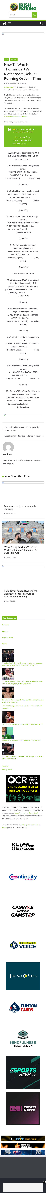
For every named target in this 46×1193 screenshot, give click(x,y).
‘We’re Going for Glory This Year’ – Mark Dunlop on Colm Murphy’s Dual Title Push (21, 550)
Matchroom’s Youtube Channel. (15, 117)
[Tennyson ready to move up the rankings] (23, 483)
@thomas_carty (21, 129)
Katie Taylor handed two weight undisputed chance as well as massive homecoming (20, 593)
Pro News (14, 59)
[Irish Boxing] (4, 23)
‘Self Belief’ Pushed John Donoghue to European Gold (21, 740)
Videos (4, 644)
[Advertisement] (23, 1187)
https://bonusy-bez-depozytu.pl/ (26, 813)
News (6, 59)
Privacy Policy (7, 769)
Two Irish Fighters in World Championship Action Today (22, 429)
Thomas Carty (9, 87)
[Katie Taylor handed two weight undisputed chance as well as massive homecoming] (23, 567)
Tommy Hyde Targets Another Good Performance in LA (22, 724)
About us (5, 766)
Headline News (7, 637)
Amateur (5, 631)
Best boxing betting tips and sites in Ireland (23, 436)
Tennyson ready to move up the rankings (20, 507)
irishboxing (22, 83)
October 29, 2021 (20, 143)
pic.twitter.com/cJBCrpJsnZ (23, 132)
